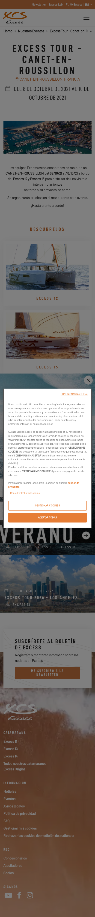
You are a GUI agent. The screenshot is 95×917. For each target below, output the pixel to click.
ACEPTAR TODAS (47, 517)
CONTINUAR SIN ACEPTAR (74, 394)
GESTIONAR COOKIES (47, 505)
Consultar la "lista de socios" (25, 493)
